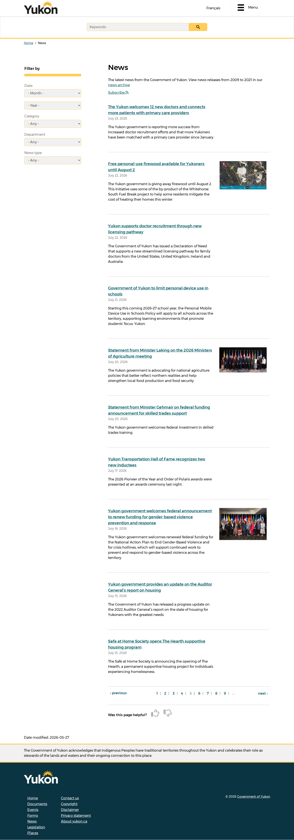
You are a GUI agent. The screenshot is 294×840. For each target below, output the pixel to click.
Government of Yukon (253, 796)
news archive (119, 85)
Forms (32, 816)
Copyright (69, 804)
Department (34, 134)
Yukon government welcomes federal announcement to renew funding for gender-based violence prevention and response (160, 517)
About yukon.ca (74, 821)
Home (28, 43)
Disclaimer (70, 810)
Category (31, 116)
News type (33, 153)
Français (213, 8)
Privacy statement (76, 816)
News (32, 821)
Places (32, 833)
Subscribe (116, 93)
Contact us (70, 798)
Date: (28, 86)
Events (32, 810)
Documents (37, 804)
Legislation (36, 827)
